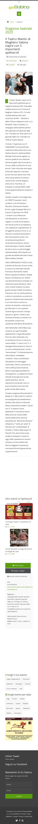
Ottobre (8, 713)
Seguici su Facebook (16, 764)
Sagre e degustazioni (13, 679)
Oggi (7, 699)
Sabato (22, 699)
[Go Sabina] (8, 22)
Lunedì (18, 703)
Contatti (15, 816)
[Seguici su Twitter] (17, 820)
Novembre (17, 713)
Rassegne (19, 684)
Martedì (25, 703)
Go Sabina (9, 811)
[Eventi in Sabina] (19, 2)
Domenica (9, 703)
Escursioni (26, 679)
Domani (14, 699)
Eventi (12, 22)
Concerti (27, 684)
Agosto (18, 708)
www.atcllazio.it (12, 589)
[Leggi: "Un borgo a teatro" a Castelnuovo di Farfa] (19, 520)
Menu (19, 14)
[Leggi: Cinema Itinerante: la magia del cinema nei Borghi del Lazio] (19, 547)
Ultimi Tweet (12, 756)
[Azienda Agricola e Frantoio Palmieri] (19, 740)
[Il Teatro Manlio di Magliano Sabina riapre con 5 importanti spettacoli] (19, 83)
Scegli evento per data (19, 694)
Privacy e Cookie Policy (25, 816)
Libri (21, 689)
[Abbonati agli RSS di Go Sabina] (23, 820)
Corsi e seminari (11, 689)
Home (29, 814)
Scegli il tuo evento (17, 674)
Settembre (26, 708)
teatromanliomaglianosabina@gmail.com (20, 587)
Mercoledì (9, 708)
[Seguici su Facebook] (19, 820)
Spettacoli (9, 684)
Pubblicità (9, 816)
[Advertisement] (19, 478)
